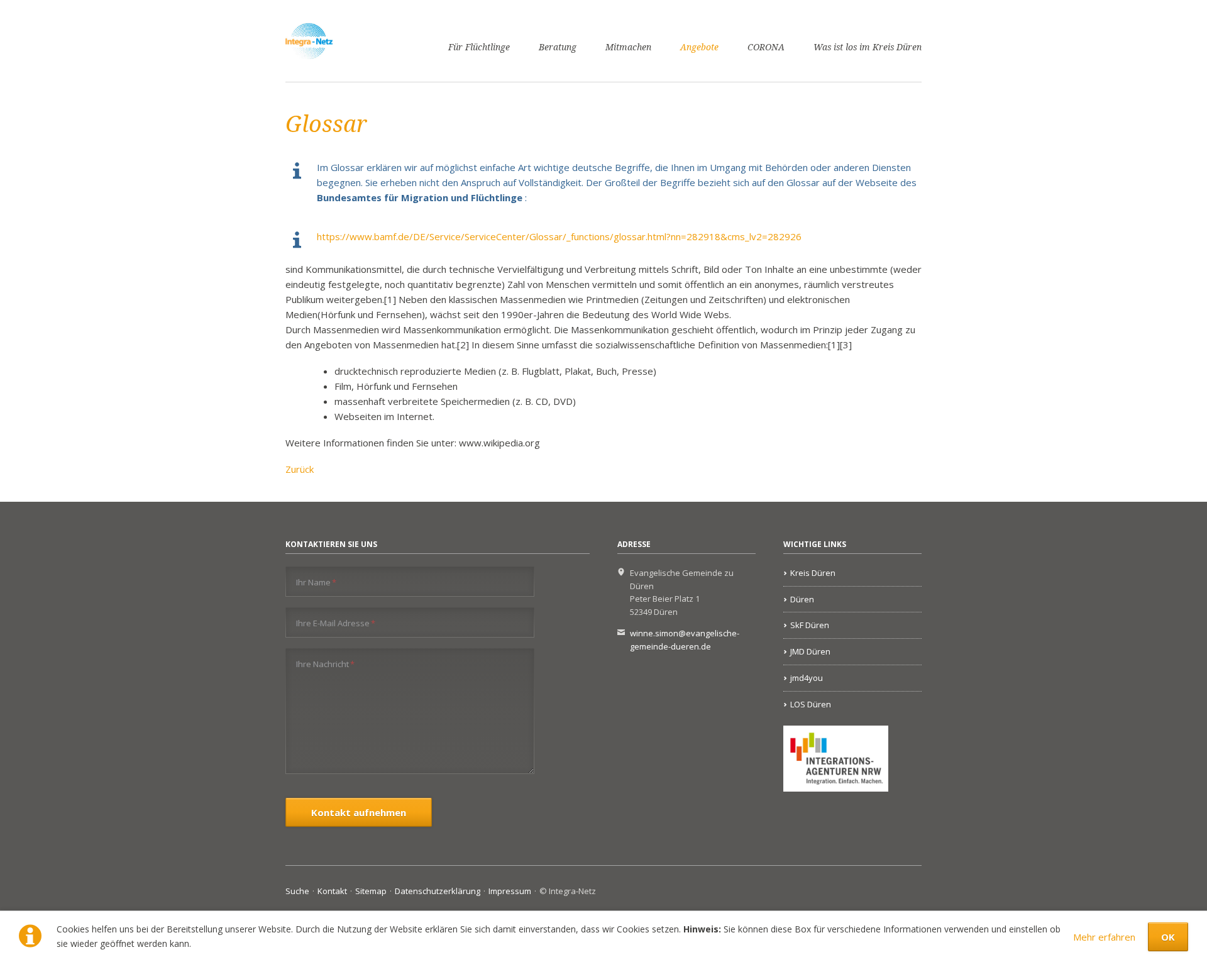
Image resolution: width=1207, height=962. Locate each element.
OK (1168, 937)
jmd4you (806, 677)
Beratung (557, 47)
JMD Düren (810, 651)
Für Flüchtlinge (479, 47)
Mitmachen (628, 47)
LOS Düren (810, 704)
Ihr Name (316, 582)
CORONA (766, 47)
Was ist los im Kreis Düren (867, 47)
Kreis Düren (812, 572)
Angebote (699, 47)
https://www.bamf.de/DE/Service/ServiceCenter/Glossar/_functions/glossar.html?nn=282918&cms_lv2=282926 (559, 236)
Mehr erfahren (1104, 937)
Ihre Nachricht (325, 664)
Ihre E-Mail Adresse (335, 623)
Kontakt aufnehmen (358, 812)
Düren (802, 599)
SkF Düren (809, 625)
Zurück (299, 469)
